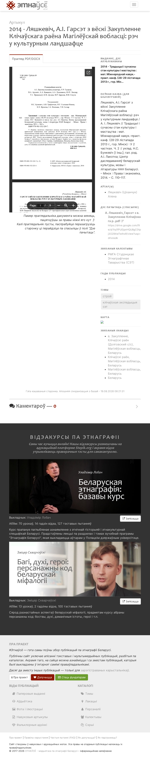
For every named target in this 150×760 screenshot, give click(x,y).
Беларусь (115, 378)
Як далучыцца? (86, 737)
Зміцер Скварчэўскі (41, 600)
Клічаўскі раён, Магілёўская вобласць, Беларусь (124, 361)
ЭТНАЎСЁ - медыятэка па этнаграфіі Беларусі (51, 751)
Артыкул (17, 22)
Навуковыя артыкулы (32, 717)
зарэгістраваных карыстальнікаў (105, 670)
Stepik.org (83, 448)
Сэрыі (89, 725)
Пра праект (20, 677)
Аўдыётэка (24, 701)
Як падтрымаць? (107, 737)
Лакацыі (90, 701)
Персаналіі (92, 709)
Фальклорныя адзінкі (31, 725)
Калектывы (92, 717)
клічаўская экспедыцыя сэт (120, 304)
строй (107, 296)
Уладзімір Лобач (39, 517)
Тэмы (88, 693)
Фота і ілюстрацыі (29, 709)
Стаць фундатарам (73, 677)
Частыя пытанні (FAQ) (63, 737)
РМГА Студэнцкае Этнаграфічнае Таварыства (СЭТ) (121, 258)
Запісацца (131, 518)
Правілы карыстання (36, 737)
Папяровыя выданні (30, 693)
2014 (111, 279)
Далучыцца (44, 677)
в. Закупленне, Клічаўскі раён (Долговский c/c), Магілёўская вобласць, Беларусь (124, 344)
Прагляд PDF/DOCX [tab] (26, 59)
